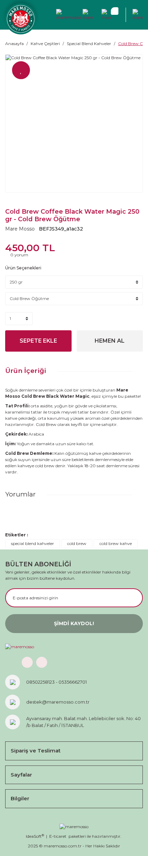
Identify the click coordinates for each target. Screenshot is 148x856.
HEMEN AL (110, 341)
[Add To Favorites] (21, 70)
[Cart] (107, 15)
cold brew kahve (115, 543)
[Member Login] (69, 15)
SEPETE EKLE (38, 341)
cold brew (76, 543)
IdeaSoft (35, 836)
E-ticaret (57, 836)
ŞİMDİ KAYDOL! (74, 623)
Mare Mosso (20, 229)
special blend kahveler (32, 543)
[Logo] (20, 18)
